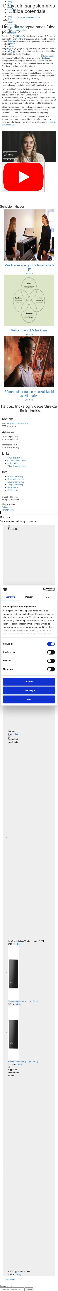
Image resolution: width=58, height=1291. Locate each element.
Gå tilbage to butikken (26, 521)
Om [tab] (47, 597)
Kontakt (10, 46)
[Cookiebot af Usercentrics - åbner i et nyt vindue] (43, 589)
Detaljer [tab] (29, 597)
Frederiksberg (19, 38)
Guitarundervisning (15, 479)
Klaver (10, 6)
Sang (9, 1)
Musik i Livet (12, 490)
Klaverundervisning (15, 481)
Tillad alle (29, 681)
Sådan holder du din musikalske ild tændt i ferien (29, 393)
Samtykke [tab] (10, 597)
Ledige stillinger (14, 463)
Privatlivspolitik (8, 509)
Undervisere (12, 40)
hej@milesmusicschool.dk (18, 423)
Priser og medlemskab (17, 30)
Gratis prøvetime (14, 27)
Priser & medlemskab (16, 466)
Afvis (29, 699)
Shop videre (9, 1279)
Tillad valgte (29, 690)
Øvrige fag (11, 9)
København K (18, 35)
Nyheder (11, 43)
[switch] (51, 652)
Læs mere (29, 273)
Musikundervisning (15, 476)
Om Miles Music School (17, 460)
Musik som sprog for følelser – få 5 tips (29, 267)
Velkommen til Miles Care (29, 330)
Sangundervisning (15, 484)
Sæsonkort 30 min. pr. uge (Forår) (23, 1001)
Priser (9, 12)
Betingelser (7, 507)
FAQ (9, 49)
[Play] (23, 177)
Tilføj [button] (15, 733)
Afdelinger (11, 32)
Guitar (10, 4)
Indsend (28, 1289)
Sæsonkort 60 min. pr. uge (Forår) (23, 1061)
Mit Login (11, 51)
